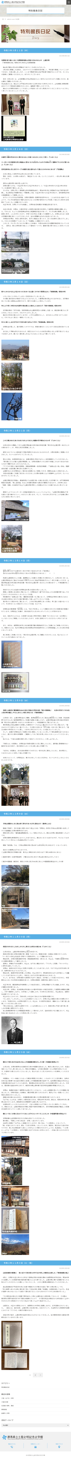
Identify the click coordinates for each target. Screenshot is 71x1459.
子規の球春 (4, 1402)
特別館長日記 (5, 1387)
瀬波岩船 (4, 1409)
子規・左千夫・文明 (7, 1398)
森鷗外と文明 (5, 1413)
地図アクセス (59, 1444)
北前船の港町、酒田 (7, 1406)
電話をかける (11, 1444)
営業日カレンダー (35, 1444)
